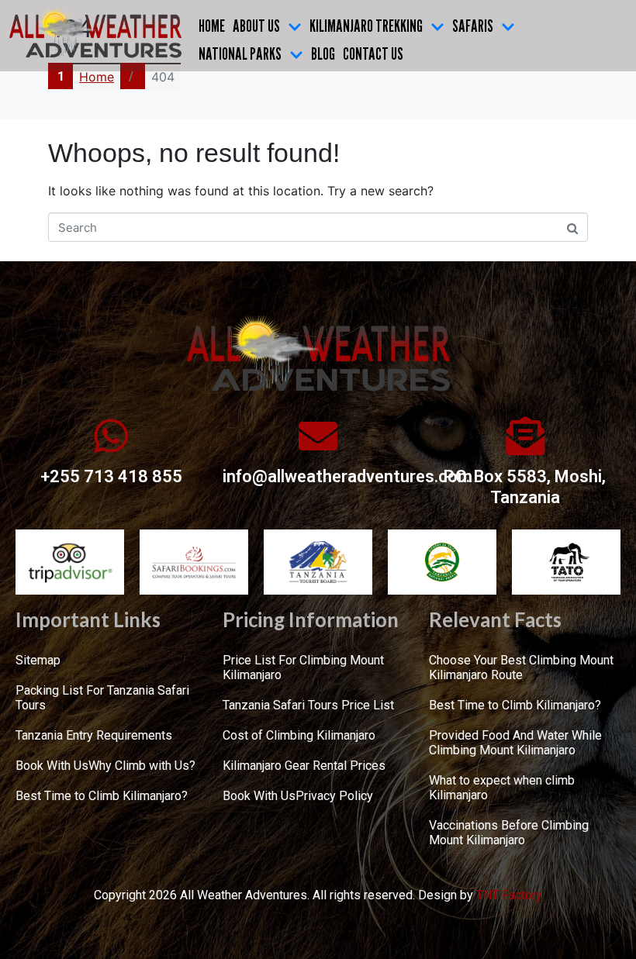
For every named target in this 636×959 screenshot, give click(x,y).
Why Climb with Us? (141, 765)
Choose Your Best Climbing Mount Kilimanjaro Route (521, 667)
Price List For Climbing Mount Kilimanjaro (303, 667)
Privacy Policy (334, 795)
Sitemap (38, 660)
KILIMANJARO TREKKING (366, 26)
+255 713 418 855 (111, 476)
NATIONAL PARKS (240, 53)
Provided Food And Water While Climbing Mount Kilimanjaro (515, 742)
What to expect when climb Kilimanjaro (502, 787)
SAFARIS (472, 26)
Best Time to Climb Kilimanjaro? (102, 795)
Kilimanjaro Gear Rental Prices (304, 765)
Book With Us (52, 765)
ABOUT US (256, 26)
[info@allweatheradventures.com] (318, 435)
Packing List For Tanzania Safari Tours (102, 697)
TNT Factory (509, 895)
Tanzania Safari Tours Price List (308, 705)
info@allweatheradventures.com (347, 476)
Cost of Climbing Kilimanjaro (299, 735)
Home (212, 26)
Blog (323, 53)
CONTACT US (373, 53)
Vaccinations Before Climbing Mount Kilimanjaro (509, 832)
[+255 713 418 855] (111, 435)
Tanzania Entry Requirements (94, 735)
